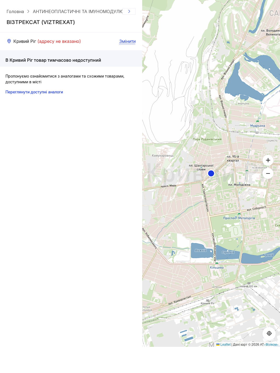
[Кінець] (129, 11)
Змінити (127, 41)
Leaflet (225, 344)
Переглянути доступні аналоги (34, 92)
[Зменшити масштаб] (267, 173)
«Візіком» (271, 344)
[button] (211, 173)
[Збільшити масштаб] (267, 160)
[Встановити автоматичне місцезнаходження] (269, 333)
